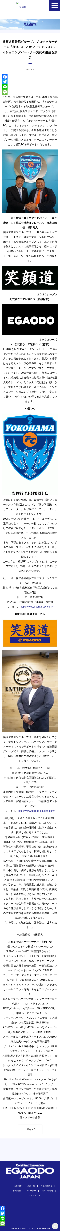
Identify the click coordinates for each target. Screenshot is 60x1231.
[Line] (30, 87)
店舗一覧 (31, 1186)
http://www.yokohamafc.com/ (36, 606)
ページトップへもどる (55, 1226)
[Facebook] (30, 76)
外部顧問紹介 (46, 1186)
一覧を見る (30, 1129)
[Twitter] (30, 81)
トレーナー (31, 1191)
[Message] (30, 92)
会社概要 (18, 1186)
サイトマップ (34, 1195)
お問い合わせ (47, 1191)
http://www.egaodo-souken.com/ (36, 810)
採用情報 (17, 1191)
